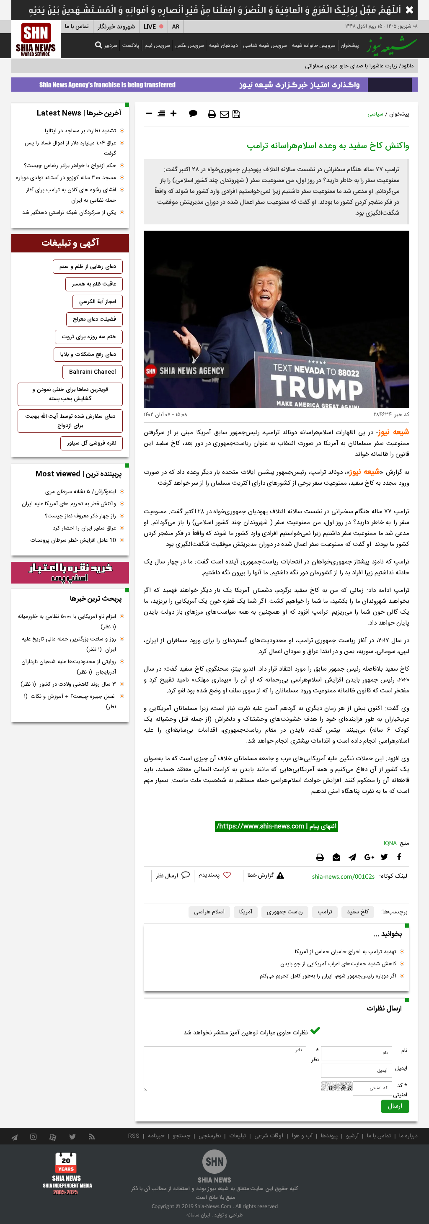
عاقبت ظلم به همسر (94, 284)
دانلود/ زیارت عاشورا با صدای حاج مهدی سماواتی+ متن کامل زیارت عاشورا (331, 66)
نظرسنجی (210, 1136)
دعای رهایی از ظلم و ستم (87, 266)
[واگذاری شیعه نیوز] (214, 82)
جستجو (181, 1136)
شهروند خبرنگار (116, 27)
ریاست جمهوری (285, 912)
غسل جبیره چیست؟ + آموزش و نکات (70, 702)
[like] (219, 876)
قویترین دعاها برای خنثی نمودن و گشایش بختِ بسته (70, 394)
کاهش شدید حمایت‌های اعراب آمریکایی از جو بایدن (338, 964)
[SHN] (36, 39)
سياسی (375, 114)
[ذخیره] (236, 114)
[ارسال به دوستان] (224, 114)
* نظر (315, 1055)
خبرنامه (156, 1136)
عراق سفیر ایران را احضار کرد (84, 528)
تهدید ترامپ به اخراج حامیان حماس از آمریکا (345, 952)
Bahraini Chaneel (92, 372)
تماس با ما (77, 27)
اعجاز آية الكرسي (97, 301)
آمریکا (245, 912)
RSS (134, 1136)
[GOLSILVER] (70, 572)
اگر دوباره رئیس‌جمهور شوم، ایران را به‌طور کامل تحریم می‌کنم (328, 976)
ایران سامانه (198, 1215)
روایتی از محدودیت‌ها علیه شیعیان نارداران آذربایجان (68, 667)
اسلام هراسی (209, 912)
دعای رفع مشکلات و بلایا (88, 354)
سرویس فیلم (157, 45)
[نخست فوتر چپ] (67, 1173)
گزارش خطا (261, 876)
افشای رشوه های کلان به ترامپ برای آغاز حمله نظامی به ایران (71, 195)
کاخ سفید (358, 912)
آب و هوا (302, 1136)
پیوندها (329, 1136)
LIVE (150, 27)
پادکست (131, 45)
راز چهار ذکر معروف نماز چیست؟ (80, 516)
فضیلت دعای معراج (94, 319)
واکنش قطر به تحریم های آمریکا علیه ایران (69, 504)
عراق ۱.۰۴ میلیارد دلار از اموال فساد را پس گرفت (70, 148)
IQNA (390, 843)
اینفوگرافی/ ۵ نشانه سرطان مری (80, 491)
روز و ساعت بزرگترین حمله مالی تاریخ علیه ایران (69, 644)
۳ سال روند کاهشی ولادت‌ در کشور (68, 684)
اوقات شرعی (268, 1136)
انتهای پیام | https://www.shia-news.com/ (276, 826)
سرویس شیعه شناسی (265, 45)
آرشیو (352, 1136)
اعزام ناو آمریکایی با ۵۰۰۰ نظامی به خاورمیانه (66, 622)
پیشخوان (350, 45)
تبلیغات (237, 1136)
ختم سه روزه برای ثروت (89, 337)
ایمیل (401, 1068)
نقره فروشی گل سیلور (91, 443)
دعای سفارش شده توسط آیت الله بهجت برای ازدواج (70, 421)
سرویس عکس (189, 45)
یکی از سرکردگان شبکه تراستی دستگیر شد (69, 212)
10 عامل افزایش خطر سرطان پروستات (73, 540)
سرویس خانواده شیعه (314, 45)
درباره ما (408, 1136)
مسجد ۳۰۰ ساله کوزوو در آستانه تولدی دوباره (66, 178)
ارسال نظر (168, 876)
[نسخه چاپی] (212, 114)
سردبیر (110, 45)
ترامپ (325, 912)
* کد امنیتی (400, 1090)
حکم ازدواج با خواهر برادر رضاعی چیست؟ (70, 165)
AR (175, 27)
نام (404, 1050)
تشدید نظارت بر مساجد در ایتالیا (80, 131)
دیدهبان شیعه (223, 45)
